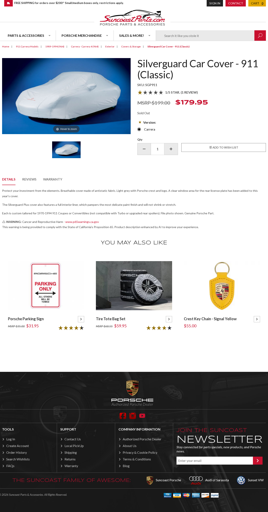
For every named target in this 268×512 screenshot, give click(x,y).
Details (8, 179)
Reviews (29, 179)
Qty (139, 139)
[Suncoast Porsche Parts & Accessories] (132, 17)
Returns (70, 459)
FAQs (10, 466)
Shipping (70, 452)
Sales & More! (131, 35)
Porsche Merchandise (82, 35)
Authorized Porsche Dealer (142, 439)
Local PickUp (74, 446)
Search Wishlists (18, 459)
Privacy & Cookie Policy (140, 452)
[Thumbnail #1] (66, 149)
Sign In (214, 3)
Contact (235, 3)
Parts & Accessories (26, 35)
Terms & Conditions (137, 459)
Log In (10, 439)
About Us (130, 446)
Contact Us (72, 439)
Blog (126, 466)
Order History (16, 452)
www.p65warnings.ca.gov (82, 222)
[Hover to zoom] (66, 96)
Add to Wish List (225, 147)
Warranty (52, 179)
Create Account (17, 446)
